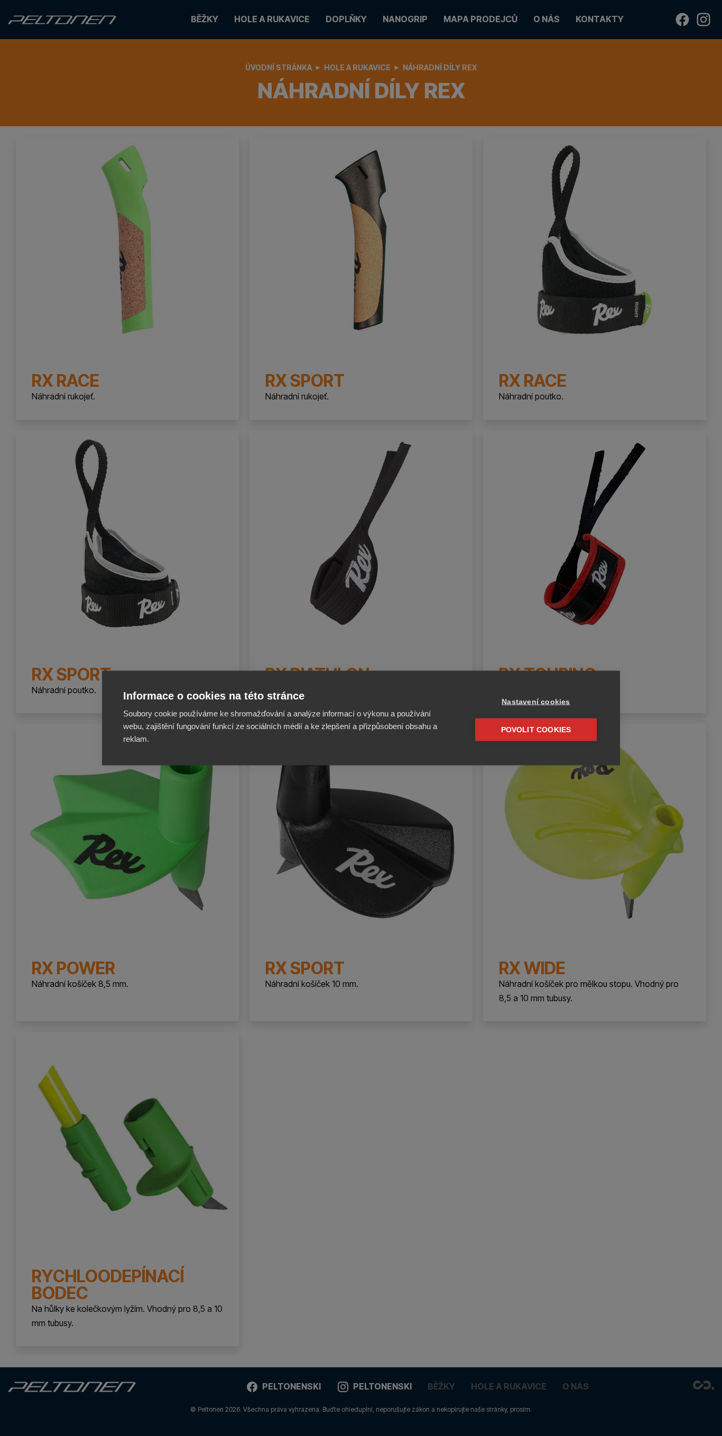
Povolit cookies (536, 730)
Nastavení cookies (536, 702)
